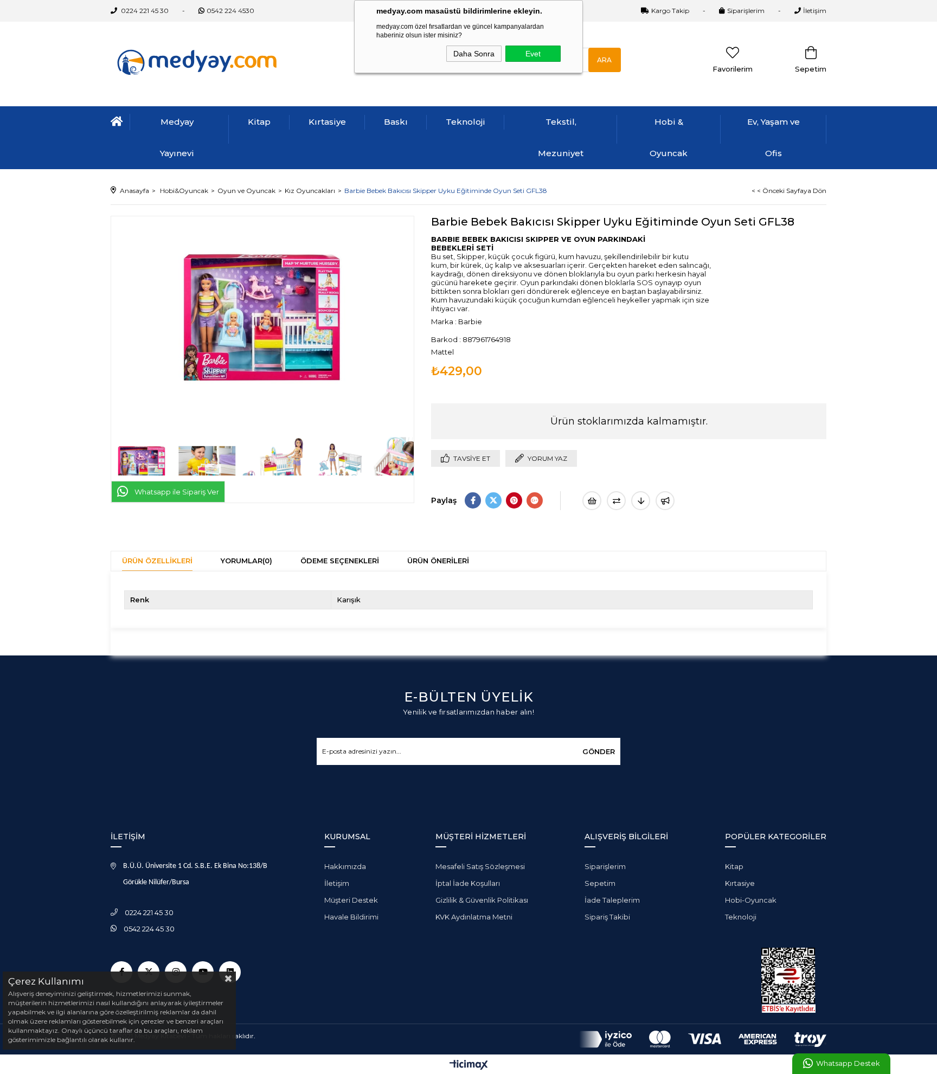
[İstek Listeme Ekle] (591, 500)
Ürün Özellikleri (157, 560)
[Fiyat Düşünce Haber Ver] (640, 500)
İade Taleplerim (612, 900)
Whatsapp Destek (848, 1063)
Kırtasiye (327, 122)
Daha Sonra (474, 53)
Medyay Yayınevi (177, 137)
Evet (533, 53)
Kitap (259, 122)
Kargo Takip (670, 11)
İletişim (814, 11)
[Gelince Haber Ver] (665, 500)
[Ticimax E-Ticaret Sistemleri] (469, 1065)
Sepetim (600, 883)
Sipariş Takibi (607, 916)
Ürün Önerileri (438, 560)
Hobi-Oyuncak (750, 900)
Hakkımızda (345, 866)
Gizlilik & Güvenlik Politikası (481, 900)
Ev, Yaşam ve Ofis (773, 137)
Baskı (396, 122)
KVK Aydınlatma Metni (473, 916)
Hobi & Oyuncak (669, 137)
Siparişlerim (746, 11)
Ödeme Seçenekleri (339, 560)
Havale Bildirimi (351, 916)
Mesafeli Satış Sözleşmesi (480, 866)
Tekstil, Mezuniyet (560, 137)
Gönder (598, 751)
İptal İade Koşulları (467, 883)
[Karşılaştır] (616, 500)
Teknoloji (465, 122)
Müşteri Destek (351, 900)
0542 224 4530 (230, 11)
